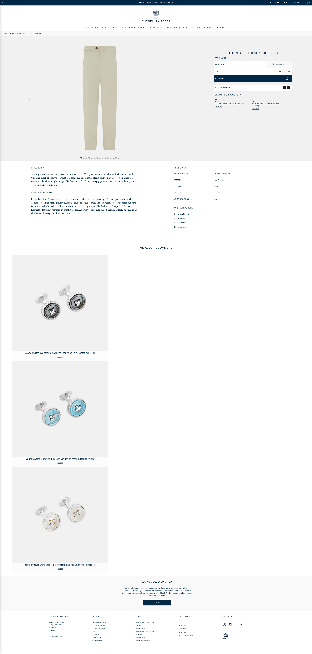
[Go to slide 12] (110, 158)
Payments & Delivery (99, 622)
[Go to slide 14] (116, 158)
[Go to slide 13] (113, 158)
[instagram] (231, 624)
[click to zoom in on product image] (99, 98)
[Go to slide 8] (100, 158)
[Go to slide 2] (83, 158)
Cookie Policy (141, 628)
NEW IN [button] (105, 28)
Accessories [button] (173, 28)
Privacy (138, 625)
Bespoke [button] (208, 28)
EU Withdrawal (97, 640)
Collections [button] (92, 28)
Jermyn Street (184, 625)
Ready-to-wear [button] (156, 28)
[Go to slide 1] (81, 158)
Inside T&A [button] (220, 28)
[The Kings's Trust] (243, 636)
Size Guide (280, 64)
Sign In (296, 2)
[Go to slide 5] (92, 158)
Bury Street (183, 628)
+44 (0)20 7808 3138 (55, 625)
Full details (218, 107)
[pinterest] (241, 624)
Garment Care (97, 637)
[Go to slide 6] (94, 158)
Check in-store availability (228, 95)
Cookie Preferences (143, 640)
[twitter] (225, 624)
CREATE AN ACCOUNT (55, 637)
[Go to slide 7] (97, 158)
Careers (52, 631)
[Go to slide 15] (118, 158)
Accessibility (140, 637)
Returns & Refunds (98, 625)
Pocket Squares (137, 28)
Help (285, 2)
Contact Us (53, 628)
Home (6, 33)
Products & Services (99, 628)
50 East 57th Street (186, 636)
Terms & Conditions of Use (145, 631)
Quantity (218, 71)
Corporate (139, 634)
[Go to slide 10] (105, 158)
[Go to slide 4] (89, 158)
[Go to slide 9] (102, 158)
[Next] (170, 98)
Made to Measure (191, 28)
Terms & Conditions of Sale (145, 622)
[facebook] (236, 624)
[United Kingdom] (278, 3)
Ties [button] (124, 28)
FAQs (93, 631)
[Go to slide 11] (108, 158)
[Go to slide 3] (86, 158)
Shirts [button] (115, 28)
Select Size (219, 64)
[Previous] (28, 98)
